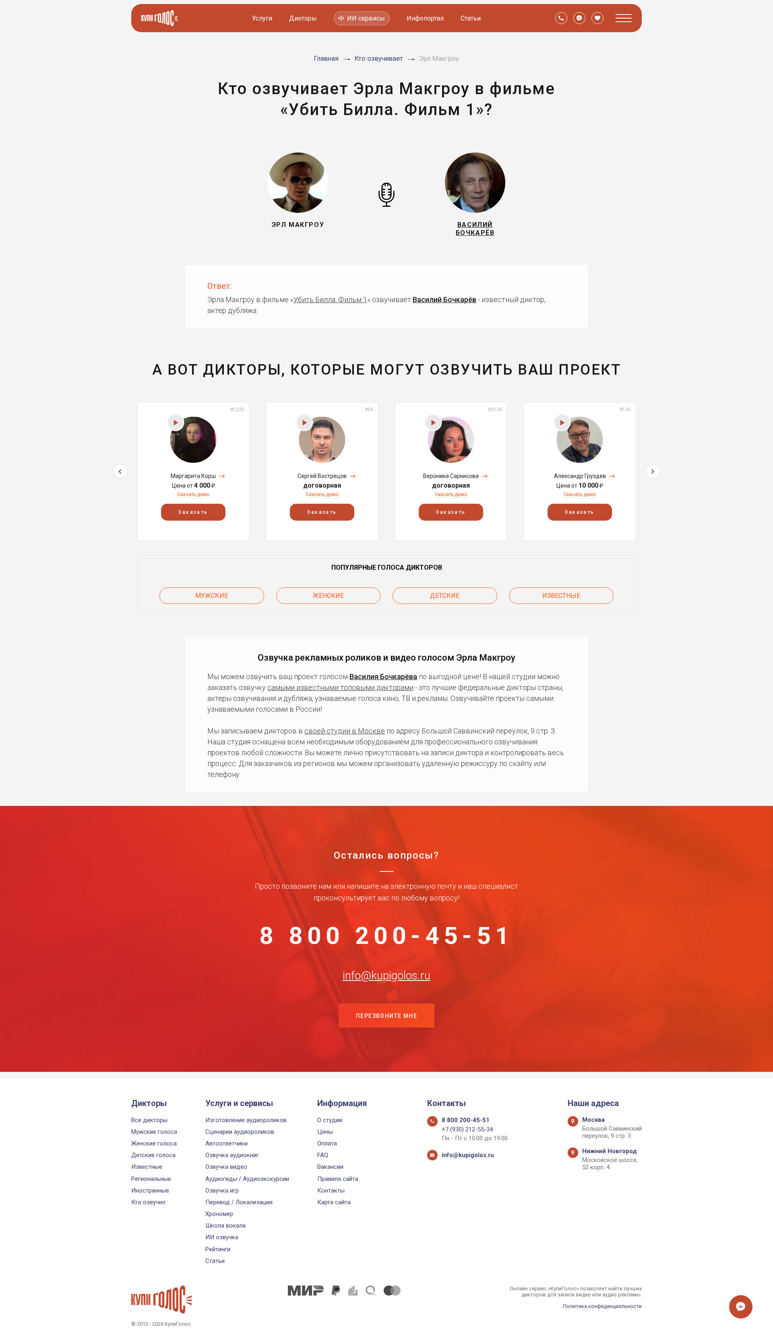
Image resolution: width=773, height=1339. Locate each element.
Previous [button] (120, 471)
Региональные (151, 1178)
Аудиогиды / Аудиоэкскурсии (247, 1178)
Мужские (211, 595)
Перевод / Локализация (239, 1202)
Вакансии (330, 1166)
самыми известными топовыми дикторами (340, 687)
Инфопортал (425, 18)
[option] (193, 471)
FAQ (322, 1155)
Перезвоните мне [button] (386, 1016)
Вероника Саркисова (451, 476)
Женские (328, 595)
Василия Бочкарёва (383, 676)
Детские (444, 595)
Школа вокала (225, 1225)
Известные (561, 595)
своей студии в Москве (344, 731)
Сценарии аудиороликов (239, 1131)
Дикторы (303, 18)
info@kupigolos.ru (386, 975)
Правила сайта (337, 1178)
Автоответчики (226, 1143)
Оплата (327, 1143)
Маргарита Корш (193, 476)
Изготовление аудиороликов (246, 1120)
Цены (325, 1131)
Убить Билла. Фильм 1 (330, 299)
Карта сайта (334, 1202)
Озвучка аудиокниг (232, 1155)
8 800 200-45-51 (386, 936)
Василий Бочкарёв (444, 299)
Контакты (331, 1190)
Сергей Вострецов (322, 476)
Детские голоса (153, 1155)
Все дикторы (149, 1120)
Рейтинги (217, 1249)
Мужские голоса (154, 1131)
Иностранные (150, 1190)
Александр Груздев (580, 476)
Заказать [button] (193, 512)
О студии (329, 1120)
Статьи (471, 18)
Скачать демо (193, 494)
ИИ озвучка (221, 1237)
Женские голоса (154, 1143)
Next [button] (652, 471)
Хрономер (219, 1213)
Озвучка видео (226, 1166)
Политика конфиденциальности (602, 1306)
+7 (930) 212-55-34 (467, 1129)
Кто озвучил (148, 1202)
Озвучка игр (222, 1190)
